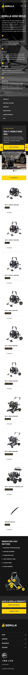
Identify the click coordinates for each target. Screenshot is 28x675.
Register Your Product (14, 605)
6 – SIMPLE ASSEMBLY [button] (7, 566)
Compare (9, 212)
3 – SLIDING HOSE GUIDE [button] (8, 555)
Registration (7, 110)
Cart (24, 1)
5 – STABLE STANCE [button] (7, 562)
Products (6, 99)
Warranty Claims (14, 611)
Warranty (6, 107)
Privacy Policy (5, 664)
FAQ (4, 118)
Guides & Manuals (8, 114)
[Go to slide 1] (13, 171)
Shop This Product (14, 147)
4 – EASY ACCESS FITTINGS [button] (8, 559)
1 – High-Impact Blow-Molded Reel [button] (11, 547)
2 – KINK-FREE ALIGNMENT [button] (8, 551)
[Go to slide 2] (16, 171)
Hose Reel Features (8, 103)
